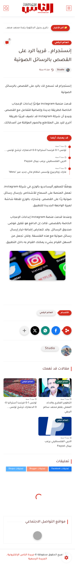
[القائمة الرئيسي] (69, 8)
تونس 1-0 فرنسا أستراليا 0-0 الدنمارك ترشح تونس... (35, 150)
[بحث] (6, 8)
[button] (55, 330)
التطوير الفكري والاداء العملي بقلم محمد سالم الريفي (57, 407)
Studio (60, 70)
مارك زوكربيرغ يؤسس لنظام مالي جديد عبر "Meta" (37, 172)
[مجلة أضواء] (37, 535)
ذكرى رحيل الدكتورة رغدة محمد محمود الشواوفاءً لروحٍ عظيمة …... (26, 28)
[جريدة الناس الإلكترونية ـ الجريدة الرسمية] (37, 8)
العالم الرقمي (62, 42)
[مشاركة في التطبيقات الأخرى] (24, 330)
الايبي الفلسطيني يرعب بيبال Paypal (45, 161)
